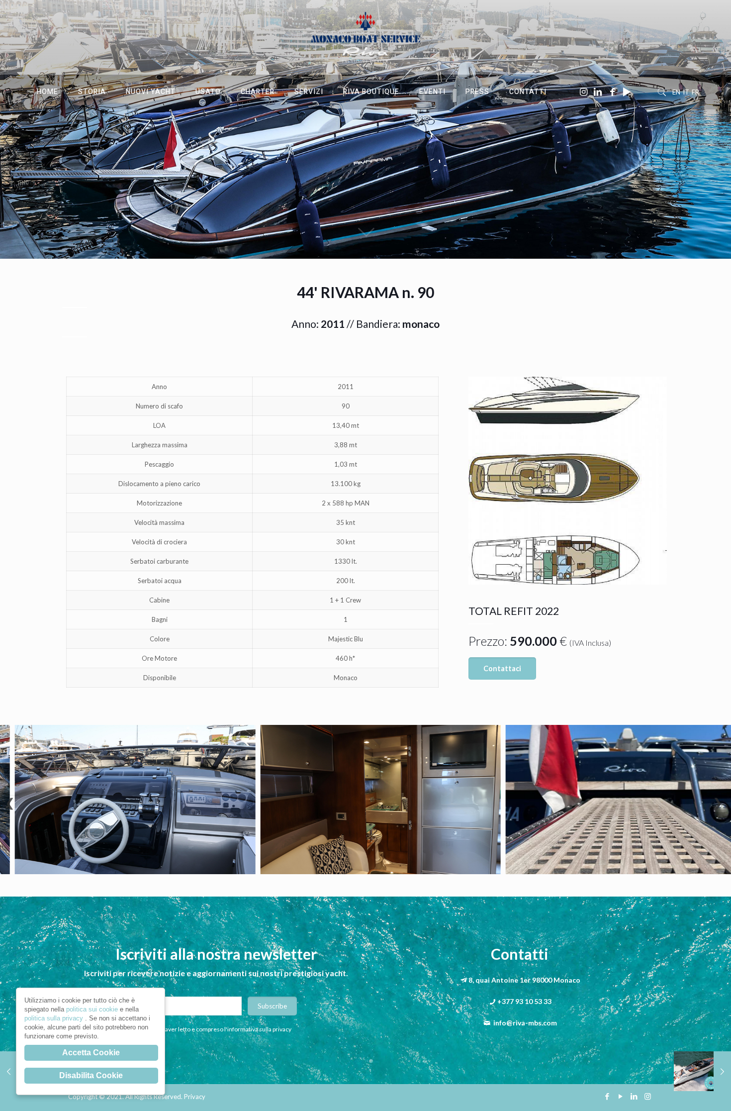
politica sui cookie (93, 1009)
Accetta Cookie (91, 1052)
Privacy (194, 1097)
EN (676, 92)
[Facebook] (607, 1096)
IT (686, 92)
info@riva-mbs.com (525, 1022)
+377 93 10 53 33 (524, 1001)
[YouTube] (621, 1096)
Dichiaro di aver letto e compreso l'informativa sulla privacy (213, 1029)
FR (695, 92)
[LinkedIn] (634, 1096)
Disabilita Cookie (91, 1075)
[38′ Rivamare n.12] (702, 1071)
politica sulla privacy (54, 1018)
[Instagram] (647, 1096)
